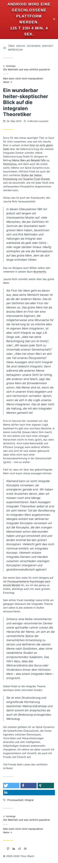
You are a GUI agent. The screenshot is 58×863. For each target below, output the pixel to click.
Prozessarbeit (15, 800)
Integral (29, 800)
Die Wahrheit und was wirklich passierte (26, 68)
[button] (11, 785)
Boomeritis (40, 271)
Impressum (15, 49)
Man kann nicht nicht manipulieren (23, 80)
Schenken (34, 45)
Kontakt (47, 45)
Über (11, 45)
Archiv (20, 45)
